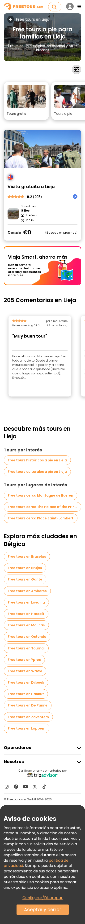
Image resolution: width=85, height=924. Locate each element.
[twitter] (35, 786)
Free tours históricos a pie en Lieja (37, 460)
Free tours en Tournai (26, 648)
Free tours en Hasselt (26, 613)
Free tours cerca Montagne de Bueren (40, 495)
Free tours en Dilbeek (26, 682)
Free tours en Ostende (27, 636)
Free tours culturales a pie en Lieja (37, 471)
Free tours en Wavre (25, 671)
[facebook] (16, 786)
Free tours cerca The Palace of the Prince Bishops (44, 506)
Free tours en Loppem (26, 728)
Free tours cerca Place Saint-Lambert (40, 518)
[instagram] (6, 786)
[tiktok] (44, 786)
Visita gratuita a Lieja (31, 186)
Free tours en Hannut (26, 694)
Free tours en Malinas (26, 625)
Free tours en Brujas (25, 568)
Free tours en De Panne (27, 705)
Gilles (25, 210)
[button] (26, 101)
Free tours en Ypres (24, 659)
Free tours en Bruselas (27, 556)
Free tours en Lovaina (26, 602)
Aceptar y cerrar (42, 909)
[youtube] (25, 786)
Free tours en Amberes (27, 591)
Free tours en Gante (25, 579)
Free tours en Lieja (32, 19)
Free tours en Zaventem (28, 717)
